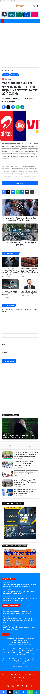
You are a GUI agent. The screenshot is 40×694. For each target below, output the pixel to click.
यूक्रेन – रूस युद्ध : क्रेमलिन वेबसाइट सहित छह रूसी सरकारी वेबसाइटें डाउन (19, 436)
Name (4, 336)
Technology (14, 74)
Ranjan (7, 99)
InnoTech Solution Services (20, 678)
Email (4, 344)
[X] (16, 666)
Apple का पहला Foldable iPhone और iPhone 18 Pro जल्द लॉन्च (10, 293)
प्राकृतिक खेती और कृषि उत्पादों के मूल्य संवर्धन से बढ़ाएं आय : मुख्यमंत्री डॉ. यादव (26, 473)
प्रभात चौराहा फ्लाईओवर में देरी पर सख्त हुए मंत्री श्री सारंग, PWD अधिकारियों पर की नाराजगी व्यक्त (24, 464)
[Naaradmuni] (20, 5)
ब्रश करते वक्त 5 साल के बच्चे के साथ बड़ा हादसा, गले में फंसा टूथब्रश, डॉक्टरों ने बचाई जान (25, 492)
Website (4, 352)
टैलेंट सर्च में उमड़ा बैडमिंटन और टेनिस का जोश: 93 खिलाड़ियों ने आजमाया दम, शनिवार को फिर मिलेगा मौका (26, 454)
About (22, 681)
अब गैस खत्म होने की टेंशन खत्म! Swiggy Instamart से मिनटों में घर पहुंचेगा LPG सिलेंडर (29, 271)
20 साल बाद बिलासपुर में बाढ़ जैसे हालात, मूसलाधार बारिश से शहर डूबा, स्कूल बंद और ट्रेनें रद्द (25, 482)
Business (11, 70)
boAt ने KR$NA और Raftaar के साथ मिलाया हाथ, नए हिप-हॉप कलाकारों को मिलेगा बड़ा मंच (10, 271)
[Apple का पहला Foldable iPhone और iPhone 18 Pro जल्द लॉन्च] (10, 284)
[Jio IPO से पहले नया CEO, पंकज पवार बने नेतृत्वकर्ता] (29, 284)
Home (5, 70)
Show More (19, 183)
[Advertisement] (20, 45)
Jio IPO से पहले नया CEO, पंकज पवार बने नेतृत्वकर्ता (29, 292)
